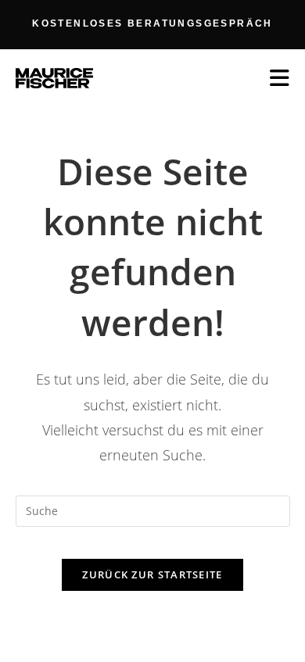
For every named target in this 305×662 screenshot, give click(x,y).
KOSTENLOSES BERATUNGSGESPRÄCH (152, 23)
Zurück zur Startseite (152, 574)
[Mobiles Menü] (280, 78)
